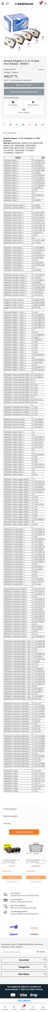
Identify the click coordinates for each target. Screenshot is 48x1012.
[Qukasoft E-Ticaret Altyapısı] (24, 1001)
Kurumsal (24, 960)
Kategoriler (24, 967)
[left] (3, 861)
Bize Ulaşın (24, 974)
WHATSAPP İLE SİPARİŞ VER (25, 92)
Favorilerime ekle (12, 98)
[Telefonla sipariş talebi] (37, 124)
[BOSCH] (40, 70)
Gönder (42, 952)
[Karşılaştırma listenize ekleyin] (24, 124)
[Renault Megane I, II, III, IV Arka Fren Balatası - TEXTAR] (12, 848)
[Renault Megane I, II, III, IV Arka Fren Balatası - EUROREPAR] (36, 848)
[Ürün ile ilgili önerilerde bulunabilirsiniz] (43, 124)
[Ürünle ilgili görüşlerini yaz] (17, 124)
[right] (45, 861)
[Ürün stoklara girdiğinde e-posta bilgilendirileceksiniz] (30, 124)
